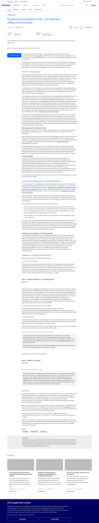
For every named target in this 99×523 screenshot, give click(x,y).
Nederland (16, 9)
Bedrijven (16, 1)
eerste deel (39, 56)
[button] (88, 1)
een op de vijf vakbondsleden (62, 341)
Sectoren (23, 9)
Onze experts (37, 9)
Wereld (30, 9)
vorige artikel (66, 407)
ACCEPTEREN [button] (55, 519)
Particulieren (10, 1)
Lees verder (46, 446)
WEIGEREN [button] (22, 519)
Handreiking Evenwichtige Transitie (50, 111)
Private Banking (23, 1)
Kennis (9, 9)
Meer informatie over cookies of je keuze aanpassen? (20, 515)
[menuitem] (25, 431)
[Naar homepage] (6, 5)
